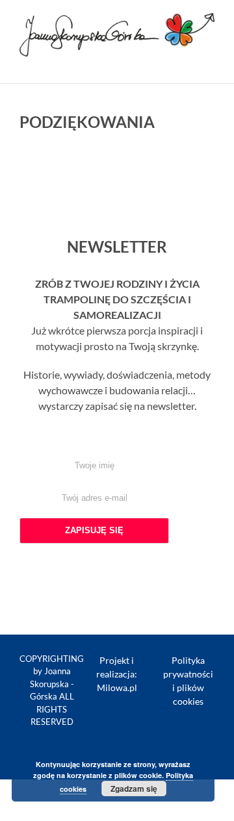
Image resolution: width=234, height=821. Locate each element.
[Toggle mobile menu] (209, 63)
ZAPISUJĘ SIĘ (94, 530)
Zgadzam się (133, 788)
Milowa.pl (117, 687)
